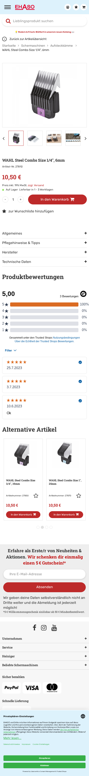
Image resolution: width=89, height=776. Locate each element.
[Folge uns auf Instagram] (46, 628)
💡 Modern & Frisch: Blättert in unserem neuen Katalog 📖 (44, 32)
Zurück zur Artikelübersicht (27, 39)
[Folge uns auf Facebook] (36, 628)
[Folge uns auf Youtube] (56, 628)
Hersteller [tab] (10, 252)
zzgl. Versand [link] (36, 185)
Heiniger (8, 656)
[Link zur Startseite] (25, 7)
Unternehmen (12, 638)
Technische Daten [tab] (16, 262)
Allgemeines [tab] (12, 233)
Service (7, 647)
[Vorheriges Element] (4, 138)
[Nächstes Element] (87, 138)
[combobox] (44, 21)
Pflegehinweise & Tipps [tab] (21, 243)
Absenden (44, 587)
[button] (36, 495)
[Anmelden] (67, 7)
